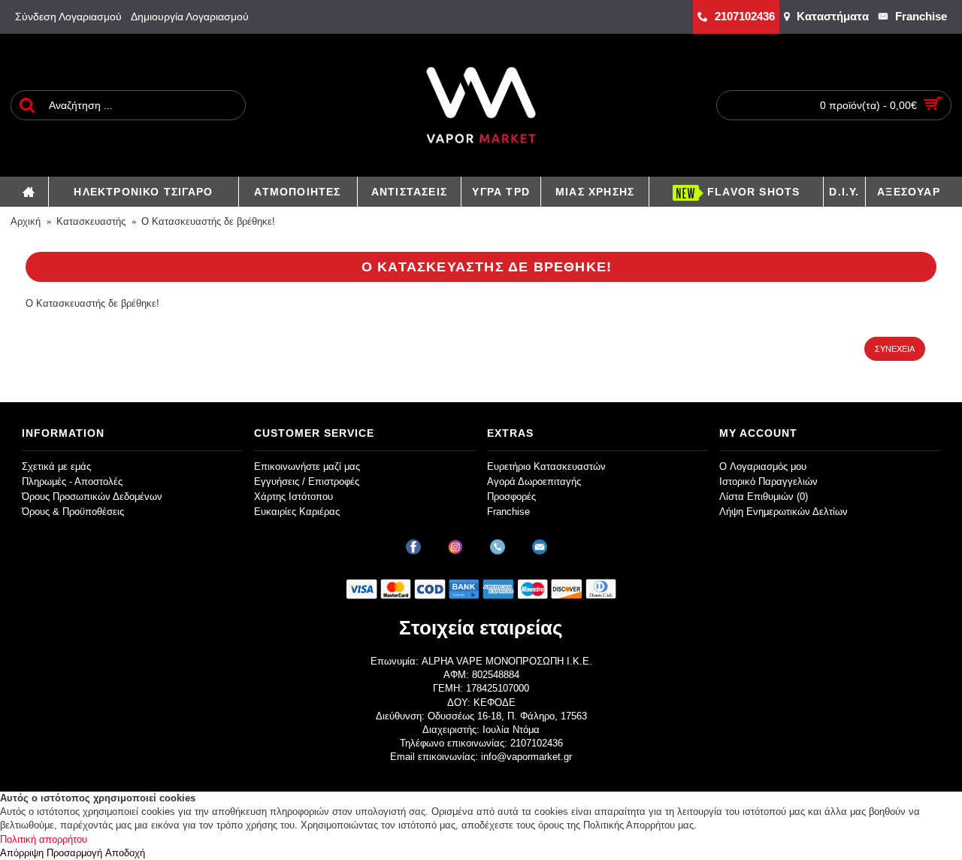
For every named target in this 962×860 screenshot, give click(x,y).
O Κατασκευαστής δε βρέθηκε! (208, 221)
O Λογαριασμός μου (762, 466)
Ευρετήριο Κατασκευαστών (546, 466)
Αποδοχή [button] (125, 852)
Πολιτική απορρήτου (43, 839)
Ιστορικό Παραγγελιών (768, 481)
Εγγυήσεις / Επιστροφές (306, 481)
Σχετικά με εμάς (56, 466)
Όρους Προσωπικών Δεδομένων (92, 496)
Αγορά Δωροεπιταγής (534, 481)
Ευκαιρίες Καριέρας (297, 511)
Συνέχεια (895, 348)
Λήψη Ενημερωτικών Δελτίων (783, 511)
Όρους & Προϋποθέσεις (73, 511)
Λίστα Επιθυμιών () (763, 496)
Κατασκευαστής (91, 221)
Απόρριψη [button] (22, 852)
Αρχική (26, 221)
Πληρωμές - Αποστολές (72, 481)
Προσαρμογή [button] (74, 852)
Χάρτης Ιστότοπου (293, 496)
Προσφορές (511, 496)
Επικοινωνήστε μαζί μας (307, 466)
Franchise (508, 511)
